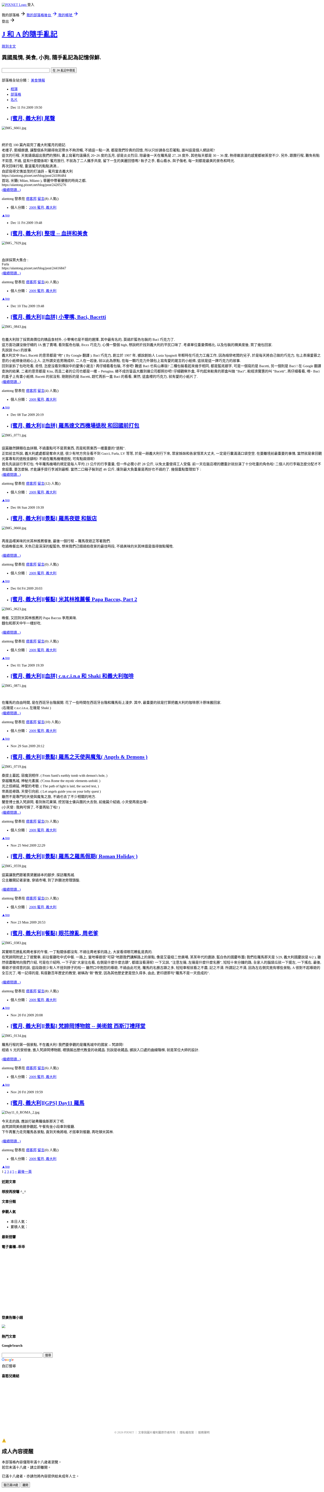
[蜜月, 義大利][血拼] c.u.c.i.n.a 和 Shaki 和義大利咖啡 (72, 676)
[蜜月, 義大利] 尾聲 (33, 118)
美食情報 (38, 80)
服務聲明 (204, 1432)
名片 (14, 100)
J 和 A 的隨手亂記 (30, 34)
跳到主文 (9, 46)
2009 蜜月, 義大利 (42, 207)
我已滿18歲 (11, 1485)
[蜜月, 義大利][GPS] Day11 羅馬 (47, 1103)
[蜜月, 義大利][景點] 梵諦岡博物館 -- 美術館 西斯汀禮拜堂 (78, 1026)
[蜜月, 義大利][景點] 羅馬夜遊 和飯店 (54, 518)
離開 (25, 1485)
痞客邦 (31, 199)
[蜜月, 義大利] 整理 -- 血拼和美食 (49, 233)
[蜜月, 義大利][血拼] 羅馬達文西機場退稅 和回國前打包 (75, 425)
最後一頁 (25, 1171)
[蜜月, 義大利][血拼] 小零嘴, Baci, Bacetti (58, 317)
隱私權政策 (187, 1432)
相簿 (14, 89)
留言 (41, 199)
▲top (6, 215)
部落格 (16, 94)
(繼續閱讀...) (11, 190)
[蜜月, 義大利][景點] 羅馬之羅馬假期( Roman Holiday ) (74, 856)
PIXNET (129, 1432)
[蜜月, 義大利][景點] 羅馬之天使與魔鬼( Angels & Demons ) (79, 757)
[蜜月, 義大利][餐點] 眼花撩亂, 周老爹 (54, 933)
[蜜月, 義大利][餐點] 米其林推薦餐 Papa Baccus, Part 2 (74, 599)
